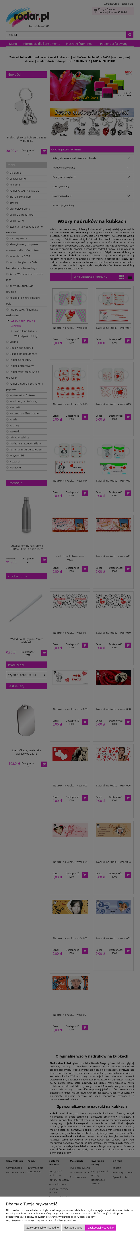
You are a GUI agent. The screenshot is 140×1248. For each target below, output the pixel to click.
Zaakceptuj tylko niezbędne (42, 1227)
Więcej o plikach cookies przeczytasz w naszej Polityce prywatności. (42, 1220)
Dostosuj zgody (73, 1227)
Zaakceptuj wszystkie (101, 1227)
